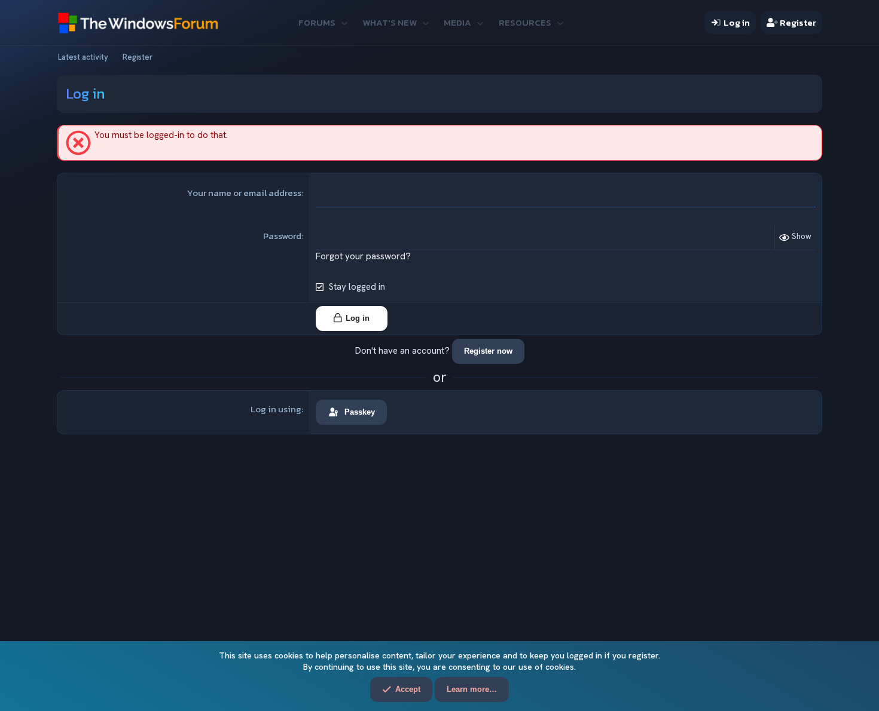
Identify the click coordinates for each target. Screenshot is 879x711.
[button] (344, 22)
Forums (316, 22)
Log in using (276, 409)
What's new (389, 22)
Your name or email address (244, 193)
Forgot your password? (363, 256)
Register (137, 57)
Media (457, 22)
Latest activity (83, 57)
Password (282, 236)
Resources (525, 22)
